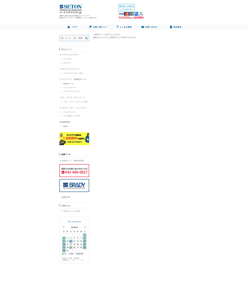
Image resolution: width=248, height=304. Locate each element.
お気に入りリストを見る (71, 211)
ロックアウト (68, 59)
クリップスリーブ (69, 87)
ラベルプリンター (69, 112)
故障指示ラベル (68, 84)
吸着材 (65, 126)
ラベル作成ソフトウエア (71, 116)
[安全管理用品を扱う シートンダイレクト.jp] (70, 12)
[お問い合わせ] (150, 27)
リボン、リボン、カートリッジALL (75, 102)
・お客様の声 (64, 197)
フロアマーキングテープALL (73, 73)
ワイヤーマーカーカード (71, 91)
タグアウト (67, 63)
